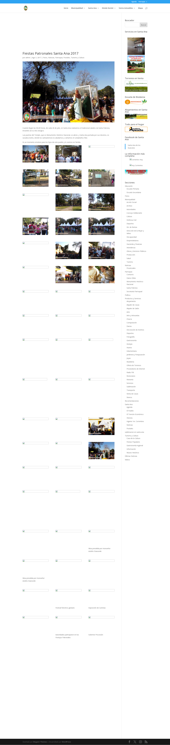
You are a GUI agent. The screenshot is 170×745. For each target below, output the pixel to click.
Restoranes (131, 376)
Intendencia (131, 247)
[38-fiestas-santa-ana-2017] (36, 202)
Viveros (129, 397)
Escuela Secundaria (134, 192)
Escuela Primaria (133, 189)
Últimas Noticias (131, 456)
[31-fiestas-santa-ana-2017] (69, 250)
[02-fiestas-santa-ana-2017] (36, 538)
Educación (129, 186)
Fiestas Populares (133, 442)
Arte (128, 312)
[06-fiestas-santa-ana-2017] (101, 474)
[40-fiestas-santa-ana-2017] (69, 178)
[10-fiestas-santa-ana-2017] (69, 450)
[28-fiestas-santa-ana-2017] (69, 274)
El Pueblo (130, 411)
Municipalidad (77, 8)
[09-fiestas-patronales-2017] (69, 568)
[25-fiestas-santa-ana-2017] (69, 298)
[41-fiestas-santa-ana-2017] (36, 178)
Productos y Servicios (133, 298)
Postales (66, 57)
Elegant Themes (40, 742)
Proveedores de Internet (136, 369)
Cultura (129, 216)
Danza (129, 326)
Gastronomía (131, 340)
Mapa (140, 8)
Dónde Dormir (107, 8)
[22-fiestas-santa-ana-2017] (69, 323)
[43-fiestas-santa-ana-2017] (69, 154)
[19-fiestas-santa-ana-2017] (69, 347)
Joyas (129, 358)
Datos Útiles (131, 278)
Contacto (130, 274)
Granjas (129, 344)
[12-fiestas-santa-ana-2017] (101, 426)
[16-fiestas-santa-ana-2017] (69, 386)
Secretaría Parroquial (134, 291)
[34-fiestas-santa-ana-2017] (69, 226)
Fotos (45, 57)
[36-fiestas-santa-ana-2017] (101, 202)
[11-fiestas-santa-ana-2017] (36, 450)
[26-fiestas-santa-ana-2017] (36, 298)
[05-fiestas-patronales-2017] (36, 624)
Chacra (129, 319)
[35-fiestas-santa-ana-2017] (36, 226)
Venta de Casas (132, 394)
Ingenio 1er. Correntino (135, 421)
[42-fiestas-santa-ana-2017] (101, 154)
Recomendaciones (132, 401)
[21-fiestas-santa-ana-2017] (101, 323)
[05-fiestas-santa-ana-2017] (36, 499)
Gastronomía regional (135, 445)
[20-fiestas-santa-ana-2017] (36, 347)
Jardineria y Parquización (136, 355)
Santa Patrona (132, 288)
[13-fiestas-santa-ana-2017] (69, 426)
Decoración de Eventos (135, 330)
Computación (132, 323)
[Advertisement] (68, 35)
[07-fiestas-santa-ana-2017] (69, 474)
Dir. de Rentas (132, 227)
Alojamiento (131, 301)
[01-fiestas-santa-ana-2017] (69, 538)
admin (28, 57)
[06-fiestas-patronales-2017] (101, 597)
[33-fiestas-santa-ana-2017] (101, 226)
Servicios (130, 383)
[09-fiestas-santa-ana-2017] (101, 450)
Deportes (130, 223)
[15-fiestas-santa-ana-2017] (101, 386)
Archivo (129, 206)
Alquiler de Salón (133, 308)
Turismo (130, 262)
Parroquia (142, 2)
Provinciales (131, 268)
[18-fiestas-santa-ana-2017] (101, 354)
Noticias (51, 57)
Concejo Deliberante (134, 213)
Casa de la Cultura (133, 438)
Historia (129, 418)
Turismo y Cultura (77, 57)
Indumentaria (132, 351)
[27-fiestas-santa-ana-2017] (101, 274)
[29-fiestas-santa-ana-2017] (36, 274)
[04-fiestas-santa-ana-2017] (69, 506)
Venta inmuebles (126, 8)
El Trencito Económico (135, 414)
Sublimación (131, 386)
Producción (131, 255)
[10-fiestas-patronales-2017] (36, 568)
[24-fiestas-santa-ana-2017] (101, 298)
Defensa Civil (131, 220)
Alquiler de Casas (133, 305)
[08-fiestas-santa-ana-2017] (36, 474)
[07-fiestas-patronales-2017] (69, 597)
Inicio (66, 8)
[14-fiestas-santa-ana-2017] (36, 426)
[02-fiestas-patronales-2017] (36, 154)
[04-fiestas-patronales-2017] (69, 624)
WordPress (66, 742)
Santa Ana (92, 8)
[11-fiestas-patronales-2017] (101, 538)
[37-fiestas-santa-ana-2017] (69, 202)
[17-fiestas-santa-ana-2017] (36, 394)
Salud (129, 258)
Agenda (134, 2)
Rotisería (130, 379)
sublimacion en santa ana (134, 432)
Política (127, 295)
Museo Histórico (133, 453)
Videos (127, 460)
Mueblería (130, 362)
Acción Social (131, 202)
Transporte (131, 390)
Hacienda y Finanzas (134, 244)
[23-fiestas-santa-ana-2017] (36, 323)
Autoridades (131, 209)
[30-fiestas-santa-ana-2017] (101, 250)
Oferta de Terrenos (134, 365)
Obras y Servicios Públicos (136, 251)
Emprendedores (133, 240)
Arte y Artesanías (133, 315)
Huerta (129, 347)
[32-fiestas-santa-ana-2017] (36, 250)
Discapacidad (132, 237)
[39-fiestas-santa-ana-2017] (101, 178)
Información (131, 449)
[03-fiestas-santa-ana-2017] (101, 499)
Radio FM (130, 372)
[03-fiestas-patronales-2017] (101, 624)
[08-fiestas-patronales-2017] (36, 597)
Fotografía (130, 337)
